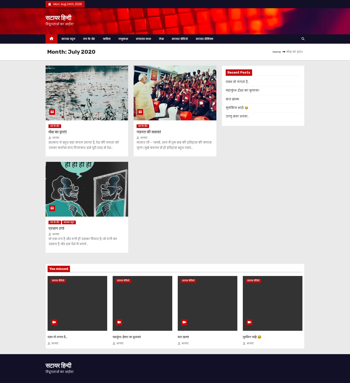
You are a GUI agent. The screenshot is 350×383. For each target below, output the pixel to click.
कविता (107, 39)
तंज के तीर (89, 39)
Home (277, 52)
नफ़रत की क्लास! (149, 131)
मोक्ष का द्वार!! (57, 131)
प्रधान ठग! (56, 228)
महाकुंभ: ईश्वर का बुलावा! (242, 90)
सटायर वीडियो (180, 39)
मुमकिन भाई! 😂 (237, 108)
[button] (303, 39)
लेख (161, 39)
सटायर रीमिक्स (204, 39)
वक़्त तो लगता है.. (237, 82)
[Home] (51, 39)
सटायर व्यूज (68, 39)
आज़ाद (55, 138)
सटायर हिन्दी (58, 17)
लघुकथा (123, 39)
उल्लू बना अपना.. (237, 116)
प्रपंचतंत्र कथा (143, 39)
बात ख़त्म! (232, 99)
